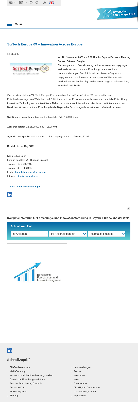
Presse (77, 371)
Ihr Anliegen (19, 233)
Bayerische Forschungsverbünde (27, 379)
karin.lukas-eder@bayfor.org (30, 172)
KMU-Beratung (18, 371)
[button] (68, 194)
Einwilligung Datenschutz (87, 387)
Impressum (80, 395)
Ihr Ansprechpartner (63, 233)
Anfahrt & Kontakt (19, 387)
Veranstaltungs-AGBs (85, 391)
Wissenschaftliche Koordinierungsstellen (31, 375)
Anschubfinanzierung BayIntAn (26, 383)
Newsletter (79, 375)
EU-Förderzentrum (20, 367)
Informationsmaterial (102, 233)
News (77, 379)
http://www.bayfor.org (28, 176)
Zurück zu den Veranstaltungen (24, 186)
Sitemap (14, 395)
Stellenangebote (18, 391)
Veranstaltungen (82, 367)
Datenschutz (80, 383)
